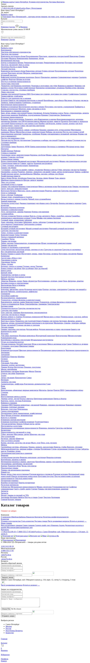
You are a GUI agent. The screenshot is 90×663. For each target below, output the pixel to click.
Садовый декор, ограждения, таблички (16, 220)
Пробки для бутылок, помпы (50, 124)
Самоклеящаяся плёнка (74, 390)
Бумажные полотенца (9, 422)
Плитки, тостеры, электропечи (54, 289)
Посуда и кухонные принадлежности (16, 81)
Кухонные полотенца (25, 77)
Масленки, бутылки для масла (76, 100)
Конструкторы (61, 336)
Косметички (6, 430)
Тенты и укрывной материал (12, 237)
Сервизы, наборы (65, 140)
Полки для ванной (8, 325)
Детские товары (7, 327)
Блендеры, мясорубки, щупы (12, 289)
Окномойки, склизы (9, 172)
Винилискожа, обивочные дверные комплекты (19, 390)
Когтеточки (18, 367)
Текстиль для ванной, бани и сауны (15, 65)
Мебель (4, 445)
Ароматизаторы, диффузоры (12, 384)
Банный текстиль (8, 277)
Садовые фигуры (53, 222)
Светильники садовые (33, 224)
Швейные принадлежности (12, 180)
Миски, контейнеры (9, 369)
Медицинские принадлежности (23, 487)
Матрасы (12, 58)
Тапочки (39, 266)
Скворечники (17, 224)
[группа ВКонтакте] (53, 536)
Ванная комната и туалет (11, 319)
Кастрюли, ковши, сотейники (27, 130)
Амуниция (5, 355)
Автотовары (6, 147)
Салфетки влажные (26, 422)
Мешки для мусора (44, 487)
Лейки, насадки (7, 243)
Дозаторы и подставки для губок (44, 86)
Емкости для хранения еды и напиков (16, 98)
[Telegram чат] (7, 536)
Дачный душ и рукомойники (39, 199)
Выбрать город (7, 15)
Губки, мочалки (7, 434)
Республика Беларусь (14, 631)
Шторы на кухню (23, 79)
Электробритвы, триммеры (36, 304)
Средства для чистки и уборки (13, 315)
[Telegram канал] (21, 536)
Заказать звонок (7, 577)
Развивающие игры (9, 338)
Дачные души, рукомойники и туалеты (16, 197)
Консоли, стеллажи (74, 447)
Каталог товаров (14, 499)
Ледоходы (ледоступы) (10, 203)
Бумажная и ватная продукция (13, 420)
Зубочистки (5, 487)
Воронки (4, 119)
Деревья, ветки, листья (10, 399)
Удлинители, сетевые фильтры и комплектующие (20, 300)
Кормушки (24, 371)
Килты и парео (16, 67)
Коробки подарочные (9, 483)
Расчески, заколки (8, 439)
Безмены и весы (56, 113)
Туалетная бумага (42, 422)
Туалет (3, 376)
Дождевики (5, 262)
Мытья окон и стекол (51, 317)
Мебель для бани (7, 279)
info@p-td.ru (21, 8)
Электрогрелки (53, 304)
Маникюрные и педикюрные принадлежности (19, 428)
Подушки (5, 58)
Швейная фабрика (18, 517)
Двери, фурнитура (29, 281)
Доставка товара (41, 521)
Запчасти (4, 491)
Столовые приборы (9, 142)
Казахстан (10, 633)
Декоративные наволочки (54, 63)
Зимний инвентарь (8, 201)
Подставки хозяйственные (24, 88)
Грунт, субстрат (7, 195)
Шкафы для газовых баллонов (49, 218)
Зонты (13, 262)
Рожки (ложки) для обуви (11, 268)
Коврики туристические (28, 187)
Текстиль (47, 497)
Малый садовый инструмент (37, 229)
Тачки (17, 235)
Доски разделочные (16, 119)
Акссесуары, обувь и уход (11, 258)
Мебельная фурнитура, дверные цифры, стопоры (20, 449)
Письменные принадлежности (53, 350)
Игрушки (4, 334)
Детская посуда (7, 140)
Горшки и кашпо (14, 254)
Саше (48, 384)
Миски (12, 132)
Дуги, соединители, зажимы (12, 212)
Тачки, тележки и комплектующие (14, 233)
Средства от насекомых (71, 250)
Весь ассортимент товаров (11, 525)
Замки (13, 147)
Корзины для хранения (72, 462)
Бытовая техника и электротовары (14, 283)
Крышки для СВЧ (18, 121)
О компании (6, 517)
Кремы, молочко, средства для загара (15, 443)
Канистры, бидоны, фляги (37, 178)
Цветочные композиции (43, 399)
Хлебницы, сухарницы (31, 102)
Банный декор (6, 273)
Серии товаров (28, 525)
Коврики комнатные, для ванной (26, 405)
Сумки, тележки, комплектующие (14, 166)
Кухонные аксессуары (33, 289)
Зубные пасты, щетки (31, 424)
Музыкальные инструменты (42, 340)
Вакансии (30, 517)
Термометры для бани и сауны (13, 275)
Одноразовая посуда (60, 487)
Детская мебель (32, 329)
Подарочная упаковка (9, 481)
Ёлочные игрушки (60, 474)
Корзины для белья (37, 155)
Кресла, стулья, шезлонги (40, 216)
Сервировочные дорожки (68, 77)
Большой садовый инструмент (13, 229)
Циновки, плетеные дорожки (12, 407)
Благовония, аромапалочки (35, 384)
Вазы (3, 386)
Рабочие (17, 151)
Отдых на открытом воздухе (12, 342)
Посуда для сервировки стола (12, 138)
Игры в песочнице (39, 344)
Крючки (4, 466)
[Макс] (44, 536)
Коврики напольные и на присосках (38, 323)
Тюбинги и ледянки (80, 344)
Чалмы (25, 67)
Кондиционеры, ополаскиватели (34, 313)
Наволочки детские (33, 71)
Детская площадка (8, 344)
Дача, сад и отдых (8, 182)
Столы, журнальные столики (62, 449)
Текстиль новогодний (23, 478)
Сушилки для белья (15, 157)
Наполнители (20, 378)
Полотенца (5, 67)
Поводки (13, 357)
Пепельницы (22, 409)
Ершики (83, 170)
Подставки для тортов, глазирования (59, 107)
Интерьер (5, 380)
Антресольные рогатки (10, 457)
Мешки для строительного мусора (73, 161)
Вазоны (4, 254)
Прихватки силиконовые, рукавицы (50, 88)
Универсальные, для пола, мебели (74, 317)
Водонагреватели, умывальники (14, 298)
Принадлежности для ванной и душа (15, 432)
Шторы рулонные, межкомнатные (19, 415)
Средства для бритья (63, 428)
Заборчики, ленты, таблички (34, 222)
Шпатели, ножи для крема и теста (31, 109)
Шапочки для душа (37, 434)
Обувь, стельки (7, 264)
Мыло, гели (35, 443)
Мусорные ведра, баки (75, 147)
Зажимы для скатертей (10, 94)
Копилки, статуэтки (9, 409)
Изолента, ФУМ (23, 147)
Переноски (20, 373)
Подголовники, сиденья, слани (50, 281)
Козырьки (5, 208)
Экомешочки (65, 115)
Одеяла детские (48, 71)
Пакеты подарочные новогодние (24, 476)
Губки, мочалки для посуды (68, 170)
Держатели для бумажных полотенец (16, 86)
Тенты (12, 239)
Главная (4, 499)
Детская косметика (8, 424)
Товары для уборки (8, 168)
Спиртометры (54, 115)
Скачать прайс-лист (43, 525)
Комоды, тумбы (60, 447)
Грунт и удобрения (8, 193)
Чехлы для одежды (28, 466)
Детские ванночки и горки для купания (54, 329)
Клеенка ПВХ (25, 94)
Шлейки (21, 357)
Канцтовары (6, 348)
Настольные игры (65, 187)
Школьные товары (26, 346)
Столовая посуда (79, 140)
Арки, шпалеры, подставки (12, 222)
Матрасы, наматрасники (33, 73)
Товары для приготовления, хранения (53, 489)
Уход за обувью (28, 268)
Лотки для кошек (8, 378)
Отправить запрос (8, 616)
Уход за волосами (8, 436)
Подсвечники (6, 413)
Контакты (61, 2)
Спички (34, 489)
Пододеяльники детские (64, 71)
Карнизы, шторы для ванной (12, 323)
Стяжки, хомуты (26, 163)
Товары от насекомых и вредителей (15, 247)
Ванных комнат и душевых (12, 317)
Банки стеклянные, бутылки (38, 113)
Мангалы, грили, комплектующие (31, 191)
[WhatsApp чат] (34, 536)
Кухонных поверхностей (33, 317)
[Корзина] (23, 27)
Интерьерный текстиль (10, 60)
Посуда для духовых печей (73, 132)
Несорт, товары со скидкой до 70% (15, 495)
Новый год (5, 472)
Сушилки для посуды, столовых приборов (18, 90)
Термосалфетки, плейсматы (12, 96)
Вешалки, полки (15, 281)
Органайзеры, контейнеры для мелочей (16, 464)
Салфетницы (73, 94)
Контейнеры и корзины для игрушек (15, 340)
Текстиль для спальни (9, 54)
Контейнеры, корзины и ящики (13, 460)
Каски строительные (9, 161)
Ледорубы (54, 203)
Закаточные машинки (9, 115)
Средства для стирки (9, 310)
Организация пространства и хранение (16, 453)
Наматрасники (22, 58)
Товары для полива (8, 241)
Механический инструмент (48, 161)
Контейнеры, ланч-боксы (54, 100)
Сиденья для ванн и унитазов (28, 325)
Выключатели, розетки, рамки (13, 302)
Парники (27, 212)
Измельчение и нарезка (47, 119)
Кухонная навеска (32, 121)
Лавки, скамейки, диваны (61, 216)
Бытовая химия (7, 306)
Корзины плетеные (16, 208)
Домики (4, 367)
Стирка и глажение (8, 153)
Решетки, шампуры (53, 191)
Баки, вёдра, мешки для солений (14, 113)
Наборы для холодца (54, 132)
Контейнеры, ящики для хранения (49, 462)
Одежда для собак (8, 373)
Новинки (5, 27)
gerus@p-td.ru (6, 559)
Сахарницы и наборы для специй (44, 140)
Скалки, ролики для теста (72, 124)
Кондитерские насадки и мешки (31, 107)
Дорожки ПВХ (7, 405)
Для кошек (5, 363)
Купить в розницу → (78, 521)
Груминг (4, 359)
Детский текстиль (8, 69)
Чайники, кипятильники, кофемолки (23, 292)
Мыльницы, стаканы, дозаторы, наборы (70, 323)
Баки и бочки (6, 178)
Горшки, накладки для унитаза (13, 329)
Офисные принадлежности (29, 350)
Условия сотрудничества (39, 2)
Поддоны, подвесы (50, 254)
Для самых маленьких (10, 336)
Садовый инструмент (9, 226)
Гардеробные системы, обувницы (14, 447)
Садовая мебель (7, 214)
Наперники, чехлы (36, 58)
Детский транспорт (24, 344)
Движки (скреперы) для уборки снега (35, 203)
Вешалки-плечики (53, 457)
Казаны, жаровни (8, 130)
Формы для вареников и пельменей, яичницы (59, 134)
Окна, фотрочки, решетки (73, 281)
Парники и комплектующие (12, 210)
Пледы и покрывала (9, 63)
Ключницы (26, 401)
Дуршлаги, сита (31, 119)
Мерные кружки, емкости (50, 121)
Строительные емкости (10, 163)
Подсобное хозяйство (9, 296)
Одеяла (82, 56)
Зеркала (4, 394)
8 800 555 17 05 (7, 551)
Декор (3, 388)
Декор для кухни (7, 92)
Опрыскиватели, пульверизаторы (27, 243)
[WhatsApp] (1, 583)
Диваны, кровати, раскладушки (41, 447)
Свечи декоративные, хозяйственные (27, 413)
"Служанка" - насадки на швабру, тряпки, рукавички (22, 170)
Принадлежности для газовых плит (24, 124)
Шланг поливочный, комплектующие (56, 243)
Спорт (40, 497)
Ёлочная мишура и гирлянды (41, 474)
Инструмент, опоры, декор (32, 254)
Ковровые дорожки (73, 405)
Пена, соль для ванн (49, 443)
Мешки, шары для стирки (56, 155)
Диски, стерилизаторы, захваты (76, 113)
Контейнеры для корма (10, 371)
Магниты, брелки (46, 390)
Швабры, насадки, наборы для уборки (48, 174)
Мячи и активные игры (47, 187)
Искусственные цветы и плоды (13, 397)
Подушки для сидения (73, 63)
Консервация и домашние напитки (15, 111)
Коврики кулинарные (9, 107)
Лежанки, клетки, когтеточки (12, 365)
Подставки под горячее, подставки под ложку (49, 94)
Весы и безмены (18, 285)
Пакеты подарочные (27, 483)
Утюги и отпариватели (10, 304)
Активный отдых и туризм (11, 184)
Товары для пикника (80, 187)
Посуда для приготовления (11, 128)
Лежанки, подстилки (32, 367)
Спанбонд (5, 239)
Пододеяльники (32, 56)
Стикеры (4, 392)
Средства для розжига (70, 191)
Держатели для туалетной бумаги (28, 321)
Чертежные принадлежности (77, 350)
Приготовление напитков (11, 134)
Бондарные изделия (23, 277)
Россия (8, 629)
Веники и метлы (50, 170)
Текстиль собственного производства (16, 52)
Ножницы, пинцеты (47, 428)
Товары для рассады (9, 245)
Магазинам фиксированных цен (20, 527)
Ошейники (5, 357)
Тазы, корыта (60, 178)
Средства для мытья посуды (29, 308)
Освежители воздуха (9, 308)
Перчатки (5, 149)
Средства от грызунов (53, 250)
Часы (3, 415)
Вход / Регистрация (34, 8)
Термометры (33, 166)
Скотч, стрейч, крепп (22, 489)
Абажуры (4, 281)
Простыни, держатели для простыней (54, 56)
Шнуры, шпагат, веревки (33, 180)
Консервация (6, 50)
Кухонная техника (8, 287)
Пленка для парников (40, 212)
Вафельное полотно (9, 77)
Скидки (12, 27)
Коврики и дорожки (9, 403)
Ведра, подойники (19, 178)
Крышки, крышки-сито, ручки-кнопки (54, 130)
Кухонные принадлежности (12, 117)
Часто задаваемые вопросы (59, 521)
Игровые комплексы (27, 336)
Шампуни (20, 439)
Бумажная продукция (9, 350)
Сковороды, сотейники (31, 134)
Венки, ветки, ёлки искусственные (15, 474)
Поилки (38, 371)
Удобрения (18, 195)
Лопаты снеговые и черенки (70, 203)
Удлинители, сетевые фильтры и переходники (57, 302)
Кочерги (13, 191)
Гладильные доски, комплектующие (15, 155)
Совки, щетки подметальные (62, 172)
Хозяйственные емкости (10, 176)
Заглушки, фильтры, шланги (70, 321)
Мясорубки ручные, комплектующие (30, 132)
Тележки (23, 235)
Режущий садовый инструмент (61, 229)
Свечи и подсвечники (10, 411)
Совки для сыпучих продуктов (32, 126)
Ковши (51, 178)
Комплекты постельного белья (13, 56)
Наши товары (6, 523)
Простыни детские (15, 73)
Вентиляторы (6, 285)
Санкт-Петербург (21, 2)
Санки (69, 344)
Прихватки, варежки (49, 77)
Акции (62, 525)
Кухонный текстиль (9, 75)
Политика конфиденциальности (56, 517)
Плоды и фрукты (26, 399)
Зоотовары (5, 352)
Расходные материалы (10, 485)
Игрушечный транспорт (45, 336)
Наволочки (73, 56)
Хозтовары (5, 145)
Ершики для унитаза (50, 321)
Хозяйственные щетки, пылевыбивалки (17, 174)
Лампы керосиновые (38, 147)
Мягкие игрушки (74, 336)
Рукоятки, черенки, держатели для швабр (34, 172)
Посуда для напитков (22, 140)
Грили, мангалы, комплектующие (14, 189)
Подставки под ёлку (46, 476)
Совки (29, 378)
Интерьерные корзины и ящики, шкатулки (18, 462)
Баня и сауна (6, 271)
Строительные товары (10, 159)
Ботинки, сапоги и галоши (11, 266)
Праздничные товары (9, 468)
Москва (9, 626)
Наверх (4, 661)
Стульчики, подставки (10, 346)
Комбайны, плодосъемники (30, 115)
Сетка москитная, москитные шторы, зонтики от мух (22, 250)
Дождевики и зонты (9, 260)
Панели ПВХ (58, 390)
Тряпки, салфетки (82, 172)
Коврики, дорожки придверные (52, 405)
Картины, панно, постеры (11, 401)
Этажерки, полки (14, 451)
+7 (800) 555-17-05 (23, 532)
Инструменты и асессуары (11, 426)
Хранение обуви (14, 466)
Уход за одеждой (40, 268)
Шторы (20, 63)
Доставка (53, 2)
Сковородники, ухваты (10, 126)
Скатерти (83, 94)
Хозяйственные (7, 151)
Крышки (44, 115)
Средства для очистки (10, 231)
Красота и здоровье (8, 418)
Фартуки (12, 79)
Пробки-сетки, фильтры (74, 88)
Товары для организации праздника (15, 470)
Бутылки (4, 100)
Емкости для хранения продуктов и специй (25, 100)
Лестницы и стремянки (56, 147)
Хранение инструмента (43, 163)
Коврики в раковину (66, 86)
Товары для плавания (9, 187)
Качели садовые (23, 216)
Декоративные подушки (33, 63)
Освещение (5, 294)
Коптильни (5, 191)
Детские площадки (8, 216)
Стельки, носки (29, 266)
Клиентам (5, 519)
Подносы (64, 121)
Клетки (11, 367)
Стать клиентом (27, 521)
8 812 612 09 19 (7, 546)
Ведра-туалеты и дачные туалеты (14, 199)
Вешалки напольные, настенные (33, 457)
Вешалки (4, 455)
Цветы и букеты (59, 399)
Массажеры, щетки (21, 434)
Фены (22, 304)
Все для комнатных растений (12, 252)
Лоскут (37, 77)
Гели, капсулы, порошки (11, 313)
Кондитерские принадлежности (13, 105)
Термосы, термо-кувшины (11, 102)
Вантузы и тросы (8, 321)
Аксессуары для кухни (10, 84)
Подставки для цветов (68, 254)
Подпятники (46, 449)
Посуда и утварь (31, 497)
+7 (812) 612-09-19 (8, 8)
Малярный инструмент (27, 161)
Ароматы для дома (8, 382)
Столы (33, 218)
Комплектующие (7, 235)
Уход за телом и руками (10, 441)
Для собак (14, 363)
